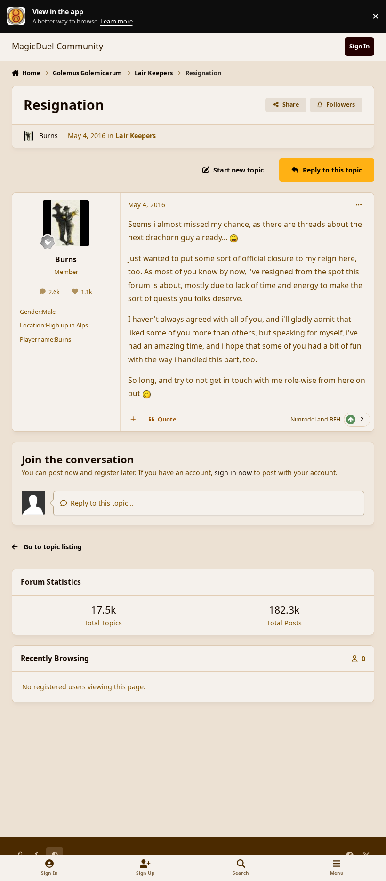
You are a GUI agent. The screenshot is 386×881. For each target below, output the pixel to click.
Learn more (18, 16)
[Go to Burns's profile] (28, 136)
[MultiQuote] (133, 419)
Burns (48, 135)
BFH (335, 419)
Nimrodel (303, 419)
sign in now (233, 472)
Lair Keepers (135, 135)
